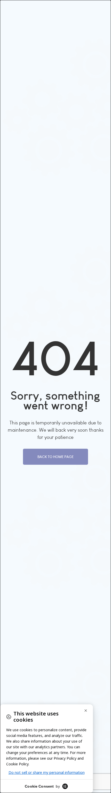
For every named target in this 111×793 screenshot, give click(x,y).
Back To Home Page (55, 456)
